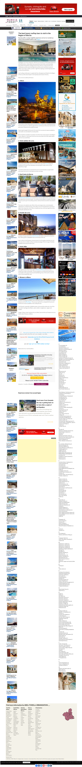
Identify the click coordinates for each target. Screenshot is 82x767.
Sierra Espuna (16, 733)
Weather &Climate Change (16, 25)
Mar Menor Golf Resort (9, 733)
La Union (8, 726)
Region (38, 39)
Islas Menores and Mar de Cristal (8, 716)
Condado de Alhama (16, 719)
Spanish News (51, 25)
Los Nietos (8, 730)
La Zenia (37, 747)
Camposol (15, 717)
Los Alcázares (53, 21)
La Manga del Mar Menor (8, 720)
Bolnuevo (15, 716)
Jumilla (46, 21)
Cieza (22, 718)
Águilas (35, 21)
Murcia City (30, 730)
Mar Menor (28, 302)
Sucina (29, 735)
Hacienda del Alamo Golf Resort (16, 724)
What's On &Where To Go (23, 25)
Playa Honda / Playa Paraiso (8, 738)
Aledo (15, 712)
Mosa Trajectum (31, 728)
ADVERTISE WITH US (16, 16)
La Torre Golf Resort (8, 724)
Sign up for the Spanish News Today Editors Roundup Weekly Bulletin (38, 332)
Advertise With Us (78, 762)
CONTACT (10, 16)
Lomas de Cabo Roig (38, 749)
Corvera (29, 717)
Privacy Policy (66, 762)
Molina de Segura (30, 727)
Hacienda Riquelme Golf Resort (31, 722)
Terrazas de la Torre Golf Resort (8, 752)
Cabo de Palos (9, 711)
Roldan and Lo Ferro (9, 742)
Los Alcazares (8, 727)
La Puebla (8, 722)
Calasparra (23, 713)
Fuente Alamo (16, 721)
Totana (15, 735)
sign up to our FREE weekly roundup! (39, 344)
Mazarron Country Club (38, 734)
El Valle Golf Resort (30, 719)
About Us (73, 762)
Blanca (29, 716)
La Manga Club (9, 718)
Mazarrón (59, 21)
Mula (22, 724)
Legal (70, 762)
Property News (42, 25)
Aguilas (15, 711)
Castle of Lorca (35, 236)
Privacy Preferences (26, 762)
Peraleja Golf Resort (30, 732)
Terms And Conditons (60, 762)
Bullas (22, 712)
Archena (29, 714)
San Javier (63, 21)
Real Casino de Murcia (25, 197)
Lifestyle (35, 25)
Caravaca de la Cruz (23, 716)
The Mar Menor (8, 708)
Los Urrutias (8, 731)
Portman (7, 740)
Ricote (29, 733)
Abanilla (29, 711)
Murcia (39, 124)
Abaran (29, 712)
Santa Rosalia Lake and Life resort (8, 749)
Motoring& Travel (30, 25)
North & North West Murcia (24, 709)
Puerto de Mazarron (15, 729)
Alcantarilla (30, 713)
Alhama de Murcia (41, 21)
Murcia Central (30, 708)
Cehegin (22, 717)
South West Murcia (16, 708)
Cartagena (8, 712)
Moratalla (23, 722)
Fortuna (22, 720)
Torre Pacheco (9, 755)
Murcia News (9, 25)
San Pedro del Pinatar (8, 746)
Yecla (22, 725)
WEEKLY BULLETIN (23, 16)
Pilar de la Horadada (8, 735)
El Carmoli (8, 713)
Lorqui (29, 725)
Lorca (49, 21)
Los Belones (8, 728)
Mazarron (15, 727)
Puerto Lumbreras (16, 732)
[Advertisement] (37, 450)
